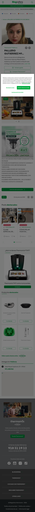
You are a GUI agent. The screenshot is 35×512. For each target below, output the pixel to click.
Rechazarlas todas (10, 87)
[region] (17, 85)
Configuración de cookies (17, 92)
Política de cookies (26, 83)
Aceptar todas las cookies (23, 87)
